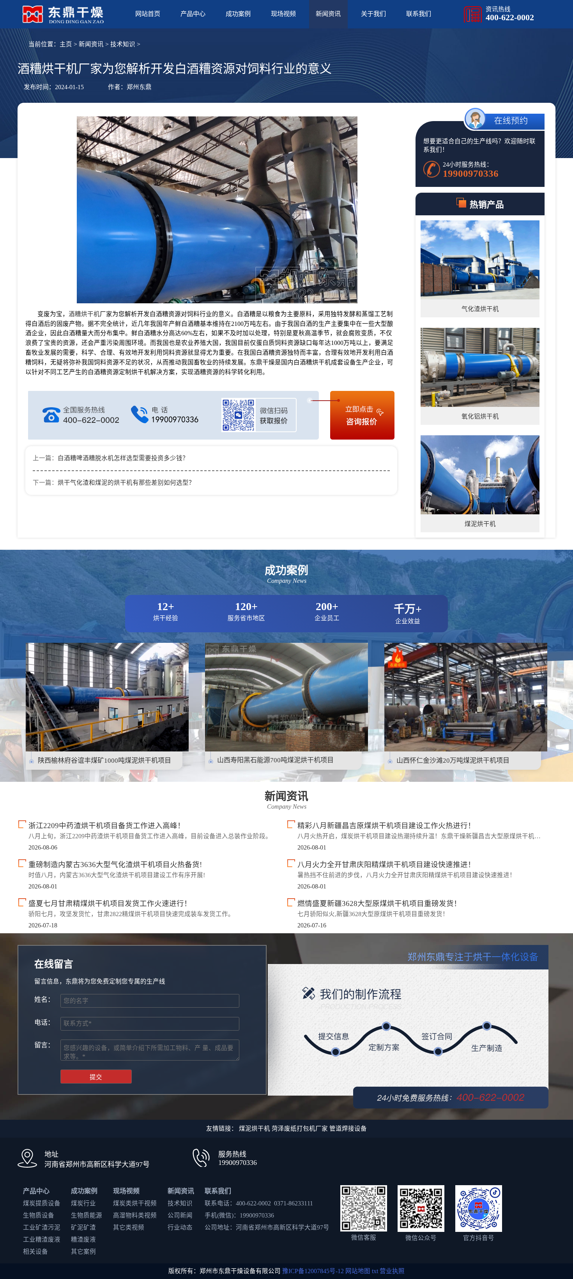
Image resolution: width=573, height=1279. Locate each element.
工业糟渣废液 (41, 1239)
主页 (66, 44)
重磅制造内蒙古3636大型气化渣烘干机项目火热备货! (115, 864)
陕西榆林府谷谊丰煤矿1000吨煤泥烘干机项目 (104, 760)
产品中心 (192, 14)
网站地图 (357, 1271)
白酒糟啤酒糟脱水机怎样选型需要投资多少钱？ (123, 458)
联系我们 (418, 14)
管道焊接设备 (348, 1128)
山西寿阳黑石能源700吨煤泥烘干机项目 (275, 760)
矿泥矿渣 (83, 1227)
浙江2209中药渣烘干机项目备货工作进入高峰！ (106, 826)
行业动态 (180, 1227)
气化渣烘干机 (480, 309)
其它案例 (83, 1251)
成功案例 (238, 14)
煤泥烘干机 (480, 524)
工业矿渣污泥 (41, 1227)
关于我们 (373, 14)
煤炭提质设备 (41, 1203)
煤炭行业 (83, 1203)
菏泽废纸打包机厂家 (300, 1128)
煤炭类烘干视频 (135, 1203)
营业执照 (392, 1271)
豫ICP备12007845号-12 (313, 1271)
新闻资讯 (328, 14)
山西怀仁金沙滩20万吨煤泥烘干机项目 (452, 760)
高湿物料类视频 (135, 1215)
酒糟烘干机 (84, 314)
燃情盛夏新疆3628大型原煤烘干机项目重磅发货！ (379, 903)
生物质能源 (86, 1215)
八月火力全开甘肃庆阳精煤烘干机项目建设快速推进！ (386, 864)
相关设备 (35, 1251)
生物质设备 (38, 1215)
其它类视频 (128, 1227)
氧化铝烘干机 (480, 416)
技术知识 (122, 44)
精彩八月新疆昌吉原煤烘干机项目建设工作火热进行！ (386, 826)
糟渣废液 (83, 1239)
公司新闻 (180, 1215)
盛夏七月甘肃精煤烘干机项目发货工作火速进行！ (109, 903)
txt (375, 1271)
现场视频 (283, 14)
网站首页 (147, 14)
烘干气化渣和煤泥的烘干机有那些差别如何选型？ (126, 482)
